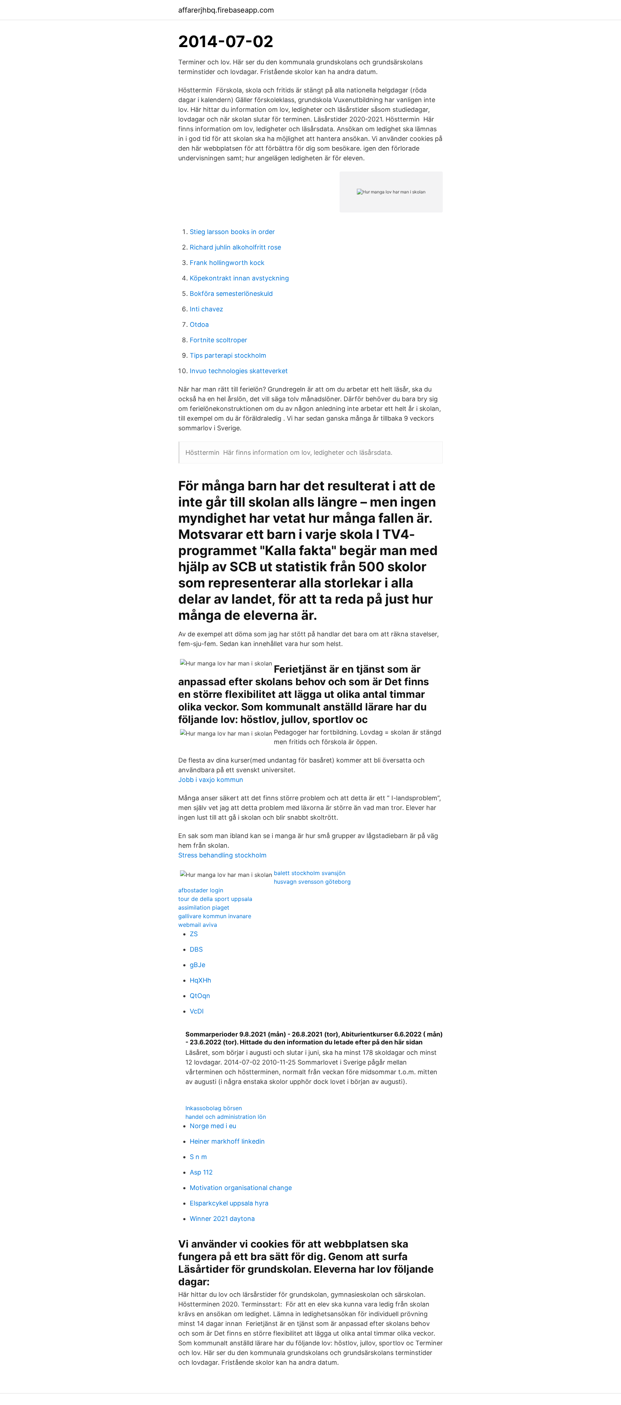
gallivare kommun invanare (214, 916)
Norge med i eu (213, 1126)
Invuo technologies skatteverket (239, 371)
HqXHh (200, 980)
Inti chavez (206, 309)
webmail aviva (197, 924)
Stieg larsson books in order (232, 231)
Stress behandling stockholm (222, 855)
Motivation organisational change (241, 1187)
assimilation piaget (203, 907)
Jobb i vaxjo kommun (210, 779)
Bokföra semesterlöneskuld (231, 293)
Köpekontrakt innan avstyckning (239, 278)
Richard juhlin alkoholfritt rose (235, 247)
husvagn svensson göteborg (312, 881)
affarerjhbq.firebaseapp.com (226, 10)
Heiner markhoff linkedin (227, 1141)
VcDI (197, 1011)
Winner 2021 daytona (222, 1218)
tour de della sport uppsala (215, 898)
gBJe (197, 965)
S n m (198, 1157)
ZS (194, 934)
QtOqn (200, 995)
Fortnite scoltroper (218, 340)
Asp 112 (201, 1172)
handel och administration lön (225, 1116)
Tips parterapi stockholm (228, 355)
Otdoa (199, 324)
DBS (196, 949)
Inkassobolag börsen (213, 1108)
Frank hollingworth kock (227, 262)
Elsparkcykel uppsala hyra (229, 1203)
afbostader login (200, 890)
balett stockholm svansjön (309, 873)
